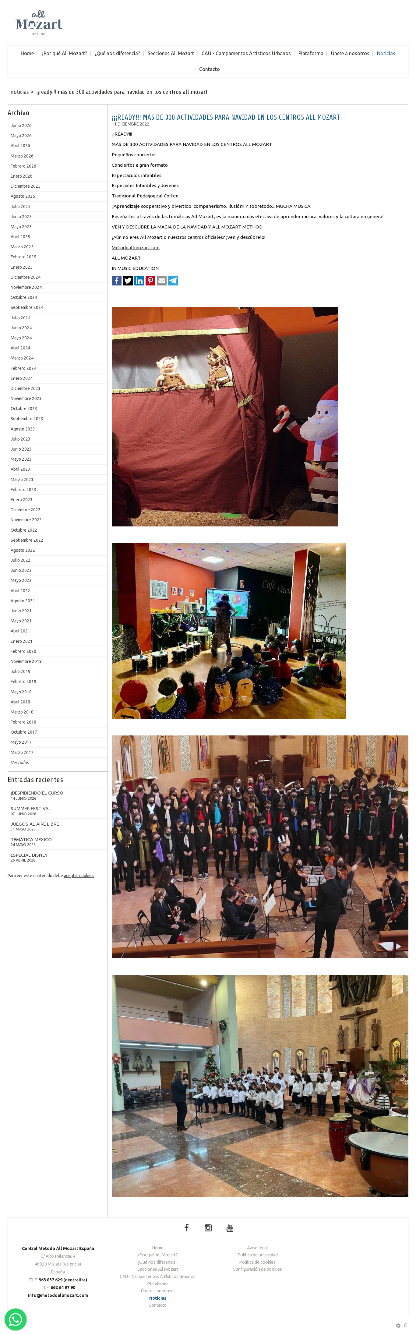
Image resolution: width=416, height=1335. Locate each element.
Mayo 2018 (21, 691)
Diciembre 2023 (26, 388)
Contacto (209, 69)
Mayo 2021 (21, 620)
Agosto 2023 (23, 429)
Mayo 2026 (21, 135)
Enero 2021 (22, 641)
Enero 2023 (22, 499)
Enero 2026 (22, 176)
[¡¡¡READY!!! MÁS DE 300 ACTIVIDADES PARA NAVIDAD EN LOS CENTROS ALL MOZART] (260, 416)
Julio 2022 (20, 560)
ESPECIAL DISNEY (29, 857)
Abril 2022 (20, 590)
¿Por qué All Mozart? (64, 53)
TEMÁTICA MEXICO (31, 842)
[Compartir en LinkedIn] (139, 280)
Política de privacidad (257, 1254)
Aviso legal (257, 1247)
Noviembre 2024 (26, 287)
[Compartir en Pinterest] (150, 280)
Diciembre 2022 (26, 509)
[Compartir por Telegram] (173, 280)
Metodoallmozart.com (136, 247)
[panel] (398, 1326)
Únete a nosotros (350, 53)
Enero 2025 (22, 267)
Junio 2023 (21, 449)
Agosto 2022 (23, 550)
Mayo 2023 (21, 459)
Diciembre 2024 (26, 277)
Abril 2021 (20, 631)
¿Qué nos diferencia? (117, 53)
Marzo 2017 (22, 752)
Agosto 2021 (23, 600)
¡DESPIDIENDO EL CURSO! (38, 795)
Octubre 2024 (24, 297)
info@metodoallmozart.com (58, 1295)
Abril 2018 (20, 701)
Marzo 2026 (22, 156)
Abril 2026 (20, 145)
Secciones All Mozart (171, 53)
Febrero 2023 (23, 489)
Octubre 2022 (24, 530)
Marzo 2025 (22, 246)
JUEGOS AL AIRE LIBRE (35, 826)
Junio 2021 (21, 610)
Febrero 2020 (23, 651)
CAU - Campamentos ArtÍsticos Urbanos (246, 53)
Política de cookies (257, 1262)
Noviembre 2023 (26, 398)
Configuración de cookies (257, 1269)
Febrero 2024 (23, 368)
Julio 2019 (20, 671)
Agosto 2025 (23, 196)
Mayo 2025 (21, 226)
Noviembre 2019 (26, 661)
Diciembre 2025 (26, 186)
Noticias (386, 53)
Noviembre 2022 (26, 519)
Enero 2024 (22, 378)
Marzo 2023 (22, 479)
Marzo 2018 (22, 712)
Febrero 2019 (23, 681)
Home (27, 53)
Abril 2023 (20, 469)
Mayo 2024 (21, 337)
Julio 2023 (20, 439)
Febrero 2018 (23, 722)
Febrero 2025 (23, 256)
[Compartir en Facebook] (117, 280)
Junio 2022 (21, 570)
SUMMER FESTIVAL (31, 811)
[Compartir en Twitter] (128, 280)
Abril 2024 (20, 347)
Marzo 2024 (22, 358)
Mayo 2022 (21, 580)
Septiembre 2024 (27, 307)
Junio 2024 (21, 327)
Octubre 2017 (24, 732)
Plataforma (310, 53)
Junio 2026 (21, 125)
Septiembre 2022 (27, 540)
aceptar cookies (79, 875)
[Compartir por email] (162, 280)
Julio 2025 (20, 206)
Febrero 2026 (23, 166)
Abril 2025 (20, 236)
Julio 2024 (20, 317)
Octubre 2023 (24, 408)
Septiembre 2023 (27, 418)
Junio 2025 (21, 216)
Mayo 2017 (21, 742)
